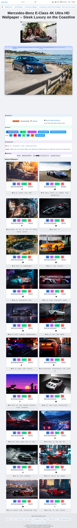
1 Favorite (32, 131)
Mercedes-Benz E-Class (31, 145)
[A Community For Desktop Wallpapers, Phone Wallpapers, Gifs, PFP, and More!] (2, 7)
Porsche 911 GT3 (57, 300)
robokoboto (59, 438)
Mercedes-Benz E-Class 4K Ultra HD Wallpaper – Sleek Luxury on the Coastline (57, 7)
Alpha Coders (4, 2)
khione (59, 296)
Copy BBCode (40, 135)
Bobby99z (26, 189)
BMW (11, 149)
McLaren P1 (29, 368)
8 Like (23, 131)
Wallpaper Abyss (8, 7)
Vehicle (26, 192)
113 (58, 396)
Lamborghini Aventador (30, 334)
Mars (27, 441)
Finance (68, 149)
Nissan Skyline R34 (23, 300)
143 (58, 501)
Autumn (68, 368)
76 (57, 467)
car (10, 145)
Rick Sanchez (32, 405)
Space (33, 441)
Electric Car (46, 149)
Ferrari (50, 510)
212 (25, 220)
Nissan (29, 300)
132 (25, 291)
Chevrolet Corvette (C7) (57, 368)
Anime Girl (35, 229)
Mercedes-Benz (16, 145)
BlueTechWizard (59, 365)
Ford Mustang (27, 475)
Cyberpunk (12, 229)
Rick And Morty (25, 407)
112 (25, 325)
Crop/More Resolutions (58, 131)
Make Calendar (43, 131)
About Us (9, 519)
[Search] (35, 2)
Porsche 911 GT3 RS (63, 405)
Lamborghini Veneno (55, 195)
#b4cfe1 (47, 155)
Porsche (22, 149)
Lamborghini (61, 192)
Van (54, 149)
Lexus (18, 149)
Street (64, 368)
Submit (57, 2)
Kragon (26, 438)
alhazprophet (25, 365)
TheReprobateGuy (26, 401)
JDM (57, 441)
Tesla (64, 149)
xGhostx (35, 121)
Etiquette (45, 519)
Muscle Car (15, 510)
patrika (59, 225)
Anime (27, 229)
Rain (20, 229)
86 (24, 501)
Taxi (17, 229)
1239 (24, 183)
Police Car (53, 475)
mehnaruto (59, 189)
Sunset (13, 405)
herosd (26, 472)
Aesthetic (65, 300)
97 (57, 291)
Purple (20, 405)
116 (58, 359)
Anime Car (19, 231)
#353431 (37, 155)
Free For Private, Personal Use (52, 120)
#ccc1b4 (41, 155)
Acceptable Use (37, 519)
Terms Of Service (28, 519)
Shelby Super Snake (28, 510)
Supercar (47, 192)
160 (58, 220)
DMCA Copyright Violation (64, 519)
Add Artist (16, 121)
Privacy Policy (19, 519)
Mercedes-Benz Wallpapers (31, 7)
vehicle (22, 145)
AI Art (13, 441)
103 (25, 432)
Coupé (57, 149)
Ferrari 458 (62, 510)
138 (58, 257)
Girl (30, 229)
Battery (26, 149)
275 (25, 467)
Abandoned (59, 506)
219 (25, 359)
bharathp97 (26, 225)
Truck (61, 149)
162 (25, 257)
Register (73, 2)
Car (16, 192)
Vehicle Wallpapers (18, 7)
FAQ (14, 519)
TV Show (18, 407)
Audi (14, 149)
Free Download (12, 131)
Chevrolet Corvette (47, 368)
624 (58, 183)
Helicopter (21, 192)
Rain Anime (25, 231)
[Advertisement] (38, 104)
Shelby (21, 510)
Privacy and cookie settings (38, 522)
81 (57, 432)
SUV (29, 149)
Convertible (40, 149)
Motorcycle (34, 149)
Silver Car (52, 192)
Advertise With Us (53, 519)
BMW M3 (62, 334)
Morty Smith (25, 405)
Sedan (51, 149)
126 (58, 325)
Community (64, 2)
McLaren (19, 368)
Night (60, 441)
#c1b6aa (44, 155)
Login (69, 2)
